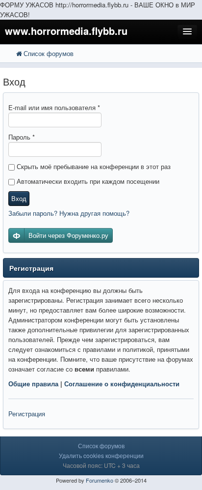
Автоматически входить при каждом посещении (87, 181)
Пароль (21, 137)
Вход (18, 198)
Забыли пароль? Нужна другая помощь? (68, 213)
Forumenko (99, 480)
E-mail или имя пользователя (54, 107)
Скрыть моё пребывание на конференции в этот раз (93, 166)
